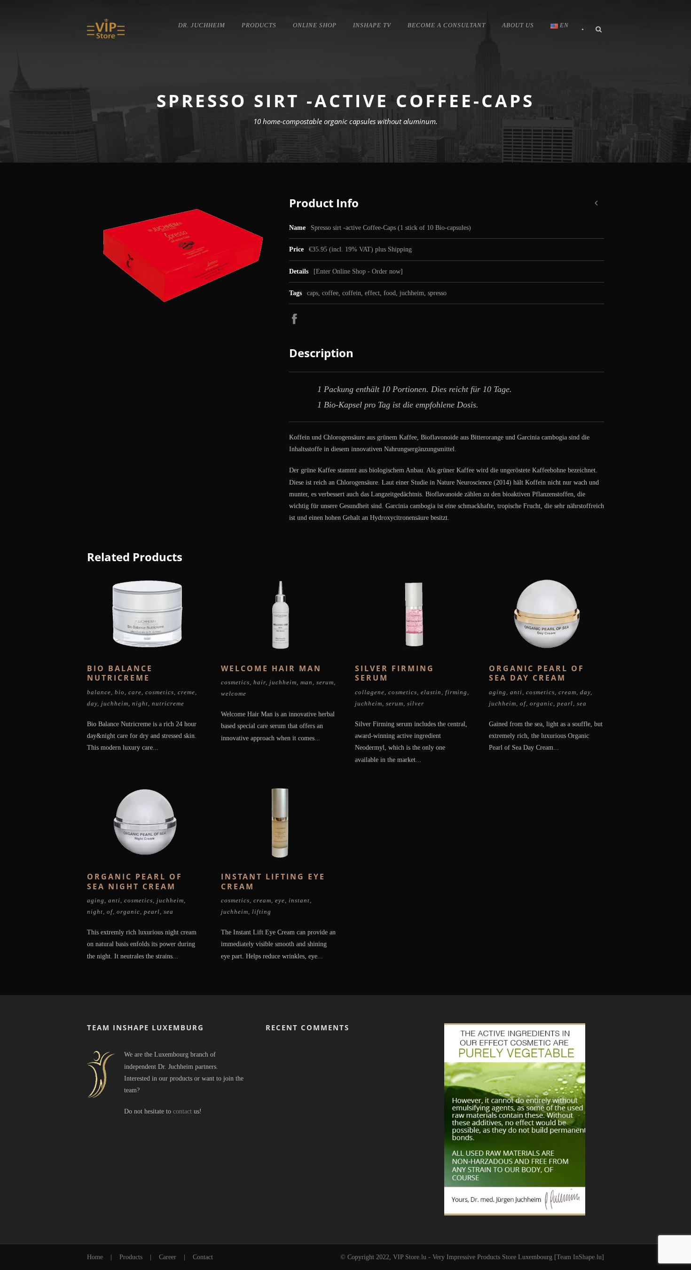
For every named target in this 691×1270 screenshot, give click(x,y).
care (134, 692)
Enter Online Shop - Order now (358, 271)
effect (372, 293)
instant (299, 900)
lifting (261, 911)
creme (186, 692)
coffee (330, 293)
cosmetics (159, 692)
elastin (431, 692)
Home (95, 1257)
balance (99, 692)
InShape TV (372, 25)
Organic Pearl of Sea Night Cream (134, 881)
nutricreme (168, 703)
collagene (370, 692)
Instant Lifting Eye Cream (273, 881)
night (140, 703)
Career (167, 1257)
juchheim (412, 293)
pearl (565, 703)
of (523, 703)
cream (567, 692)
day (92, 703)
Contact (203, 1257)
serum (325, 682)
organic (541, 703)
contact (182, 1111)
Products (259, 25)
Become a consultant (447, 25)
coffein (351, 293)
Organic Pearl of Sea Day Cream (536, 673)
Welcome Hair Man (271, 668)
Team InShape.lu (579, 1257)
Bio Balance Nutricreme (120, 673)
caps (312, 293)
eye (280, 900)
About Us (518, 25)
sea (582, 703)
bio (120, 692)
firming (456, 692)
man (306, 682)
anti (516, 692)
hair (259, 682)
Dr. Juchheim (201, 25)
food (390, 293)
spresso (437, 293)
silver (415, 703)
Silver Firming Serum (394, 673)
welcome (233, 693)
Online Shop (315, 25)
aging (497, 692)
